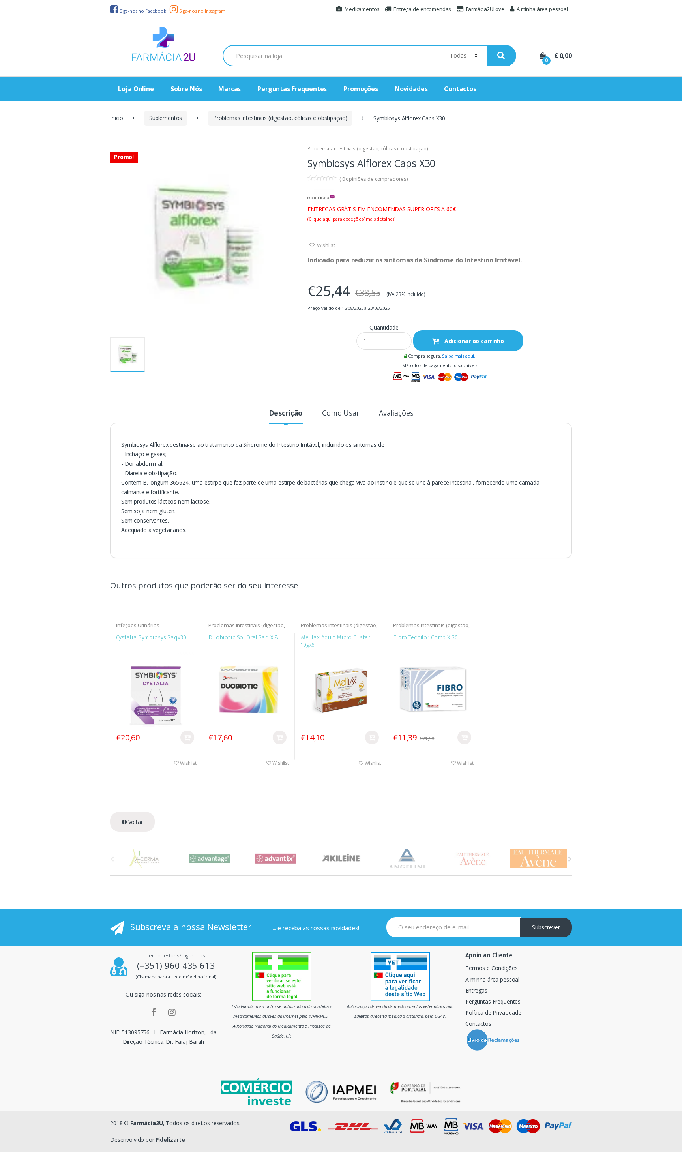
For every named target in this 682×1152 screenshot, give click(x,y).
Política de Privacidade (493, 1012)
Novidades (411, 88)
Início (116, 118)
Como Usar (341, 413)
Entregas (476, 990)
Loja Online (136, 88)
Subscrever (546, 927)
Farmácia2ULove (485, 9)
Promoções (360, 88)
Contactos (460, 88)
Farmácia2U (146, 1123)
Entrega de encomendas (422, 9)
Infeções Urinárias (137, 625)
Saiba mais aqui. (458, 356)
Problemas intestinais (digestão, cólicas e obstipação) (280, 118)
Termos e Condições (491, 968)
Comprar (187, 737)
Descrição (286, 413)
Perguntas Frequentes (292, 88)
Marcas (229, 88)
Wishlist (325, 245)
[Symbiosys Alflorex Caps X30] (203, 238)
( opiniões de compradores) (373, 178)
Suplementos (165, 118)
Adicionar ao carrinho (473, 341)
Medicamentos (362, 9)
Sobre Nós (186, 88)
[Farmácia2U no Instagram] (172, 1012)
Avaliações (396, 413)
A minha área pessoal (542, 9)
